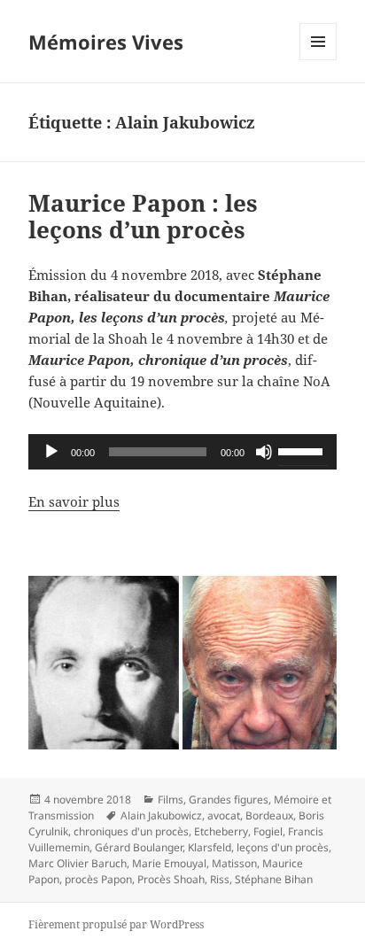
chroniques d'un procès (131, 831)
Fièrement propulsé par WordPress (116, 924)
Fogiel (268, 831)
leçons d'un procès (283, 847)
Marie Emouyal (169, 863)
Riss (219, 879)
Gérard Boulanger (138, 847)
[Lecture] (51, 452)
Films (170, 799)
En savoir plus (74, 501)
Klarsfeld (209, 847)
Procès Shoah (171, 879)
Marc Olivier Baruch (77, 863)
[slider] (303, 450)
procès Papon (98, 879)
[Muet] (264, 452)
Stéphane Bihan (274, 879)
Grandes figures (228, 799)
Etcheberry (221, 831)
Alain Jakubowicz (161, 815)
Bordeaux (269, 815)
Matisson (234, 863)
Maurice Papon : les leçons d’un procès (143, 216)
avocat (223, 815)
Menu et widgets (318, 59)
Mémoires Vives (105, 41)
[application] (183, 452)
